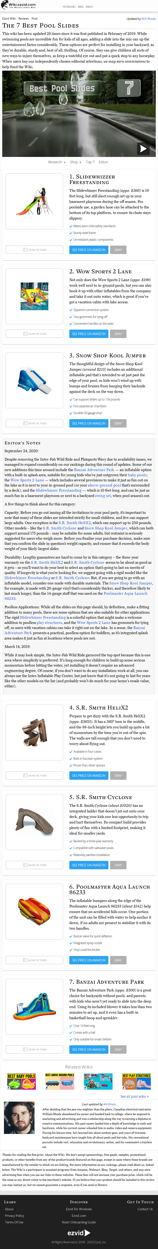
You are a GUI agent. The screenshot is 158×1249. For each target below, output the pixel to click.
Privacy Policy (14, 1215)
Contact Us (145, 1209)
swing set (103, 495)
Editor (103, 162)
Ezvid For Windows (79, 1209)
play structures (49, 622)
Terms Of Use (14, 1222)
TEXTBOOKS (69, 6)
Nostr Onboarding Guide (79, 1222)
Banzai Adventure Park (94, 470)
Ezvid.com (79, 1215)
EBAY (118, 250)
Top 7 (90, 162)
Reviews (24, 18)
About (9, 1209)
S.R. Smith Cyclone (60, 528)
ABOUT (89, 6)
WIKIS (81, 6)
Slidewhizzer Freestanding (59, 490)
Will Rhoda (109, 1104)
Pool (35, 18)
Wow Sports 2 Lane (27, 480)
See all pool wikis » (135, 1096)
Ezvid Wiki (9, 18)
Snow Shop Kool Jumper (106, 528)
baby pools (137, 475)
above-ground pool (104, 485)
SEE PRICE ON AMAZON (89, 250)
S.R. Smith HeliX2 (75, 523)
